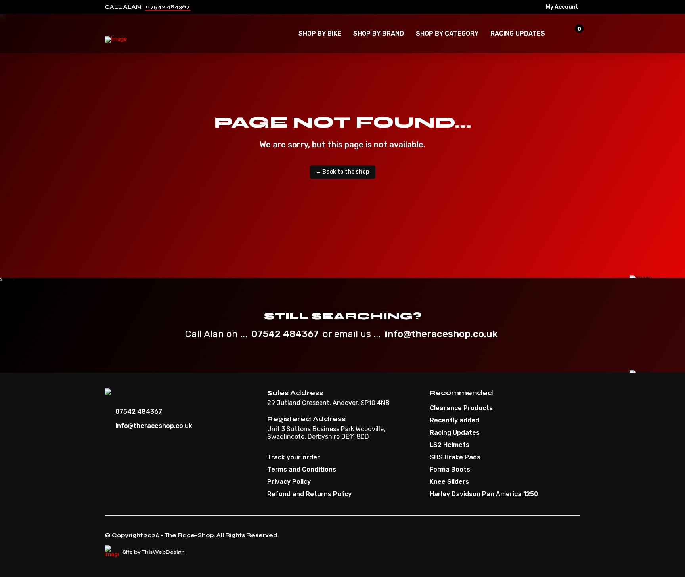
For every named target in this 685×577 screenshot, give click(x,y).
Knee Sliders (449, 482)
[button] (320, 33)
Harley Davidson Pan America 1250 (484, 494)
